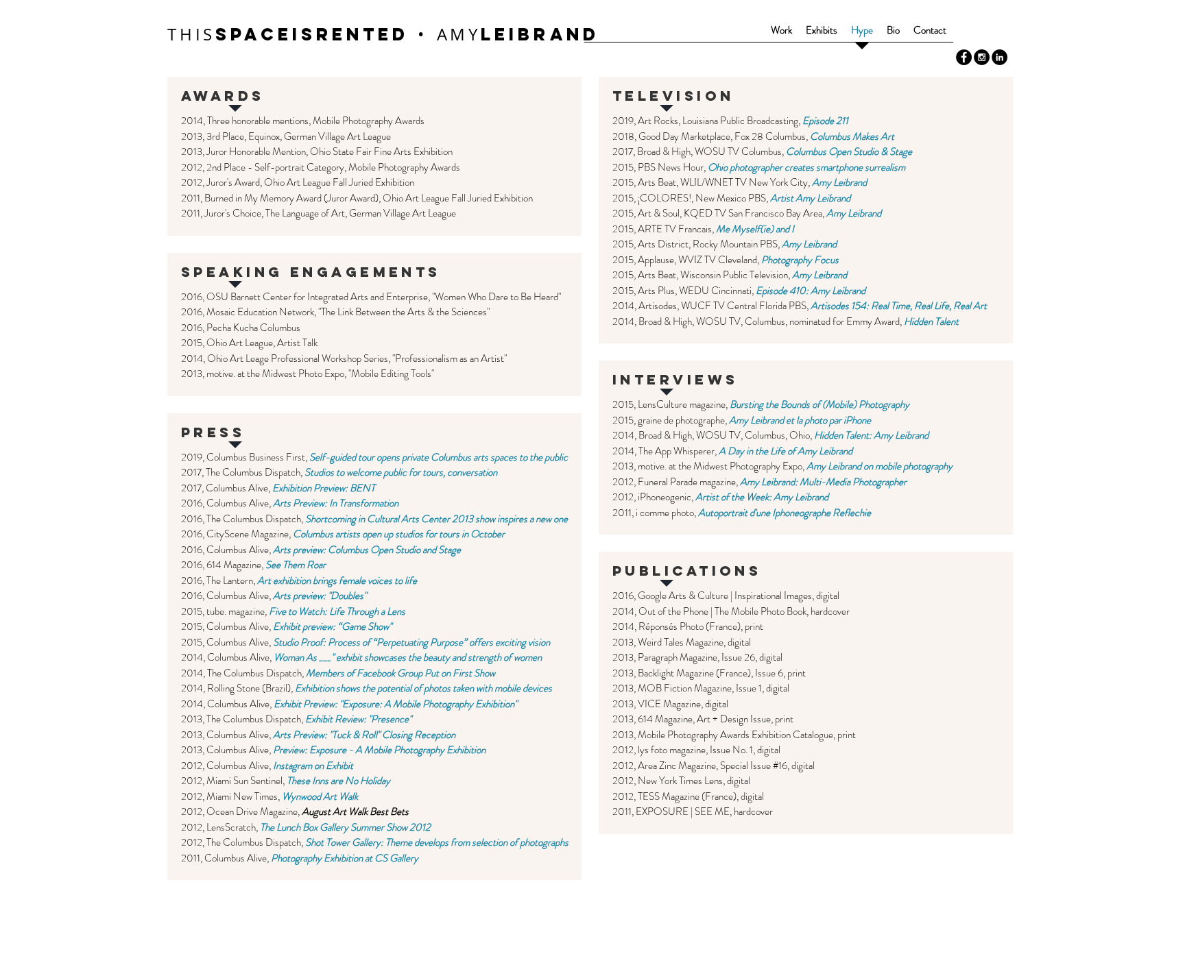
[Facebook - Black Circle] (964, 57)
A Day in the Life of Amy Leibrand (785, 450)
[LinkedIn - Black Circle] (999, 57)
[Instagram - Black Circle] (982, 57)
